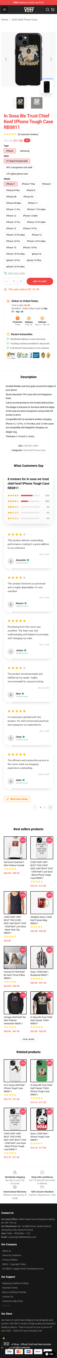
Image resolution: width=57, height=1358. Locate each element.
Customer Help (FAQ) (12, 1301)
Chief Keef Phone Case (24, 19)
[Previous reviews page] (35, 807)
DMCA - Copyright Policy (14, 1264)
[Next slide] (51, 59)
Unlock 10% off (6, 1344)
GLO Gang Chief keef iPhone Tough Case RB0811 (14, 1088)
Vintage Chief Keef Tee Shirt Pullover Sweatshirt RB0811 (15, 1020)
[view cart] (52, 9)
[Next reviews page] (50, 807)
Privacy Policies (9, 1259)
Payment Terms (10, 1287)
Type (6, 146)
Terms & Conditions (11, 1255)
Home (4, 19)
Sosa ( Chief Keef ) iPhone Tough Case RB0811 (39, 1136)
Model (7, 179)
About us (6, 1251)
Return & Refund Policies (14, 1292)
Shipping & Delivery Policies (15, 1283)
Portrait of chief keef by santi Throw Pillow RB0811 (14, 975)
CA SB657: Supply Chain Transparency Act (23, 1268)
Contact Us (7, 1296)
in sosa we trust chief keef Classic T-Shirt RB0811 (41, 1020)
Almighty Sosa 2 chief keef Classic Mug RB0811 (41, 920)
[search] (47, 9)
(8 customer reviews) (28, 134)
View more (28, 1039)
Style (6, 156)
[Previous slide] (6, 59)
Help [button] (51, 1354)
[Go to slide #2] (36, 103)
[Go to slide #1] (20, 103)
